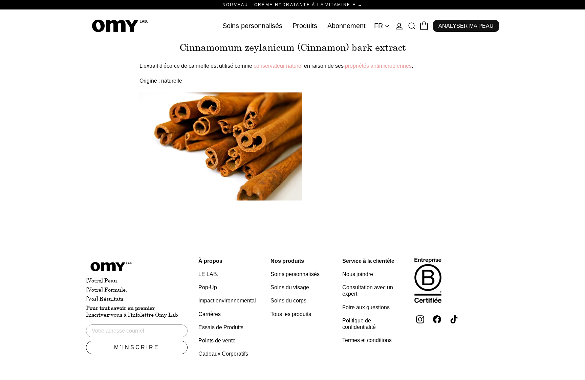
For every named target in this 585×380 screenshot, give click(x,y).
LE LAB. (208, 274)
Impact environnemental (227, 300)
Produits (304, 25)
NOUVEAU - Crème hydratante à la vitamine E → (292, 4)
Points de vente (217, 340)
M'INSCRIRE (136, 347)
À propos (210, 261)
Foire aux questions (366, 307)
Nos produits (287, 261)
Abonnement (346, 25)
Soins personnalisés (252, 25)
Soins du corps (288, 300)
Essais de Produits (220, 327)
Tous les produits (290, 314)
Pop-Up (207, 287)
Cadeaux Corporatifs (223, 354)
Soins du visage (289, 287)
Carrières (209, 314)
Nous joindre (357, 274)
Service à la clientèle (368, 261)
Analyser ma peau (466, 26)
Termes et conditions (367, 340)
